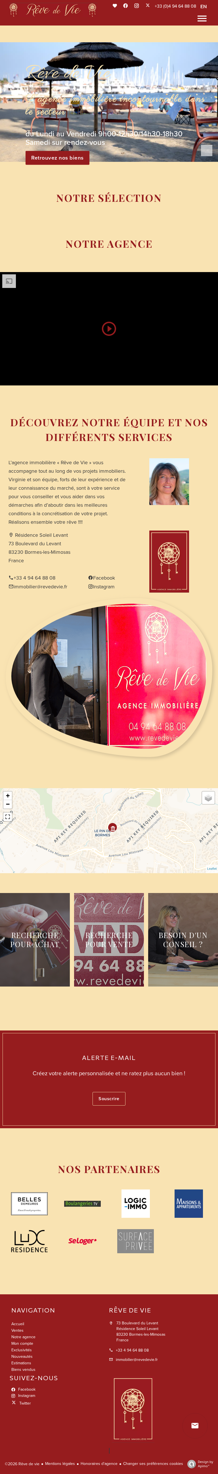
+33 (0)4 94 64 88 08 (175, 6)
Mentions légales (60, 1463)
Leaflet (212, 869)
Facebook (104, 578)
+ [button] (8, 795)
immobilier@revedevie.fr (40, 587)
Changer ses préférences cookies (153, 1463)
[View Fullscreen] (7, 817)
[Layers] (208, 798)
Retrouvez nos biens (57, 158)
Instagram (104, 587)
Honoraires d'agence (99, 1463)
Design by (205, 1464)
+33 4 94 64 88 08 (34, 578)
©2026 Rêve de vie (22, 1464)
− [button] (8, 804)
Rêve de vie (130, 1310)
